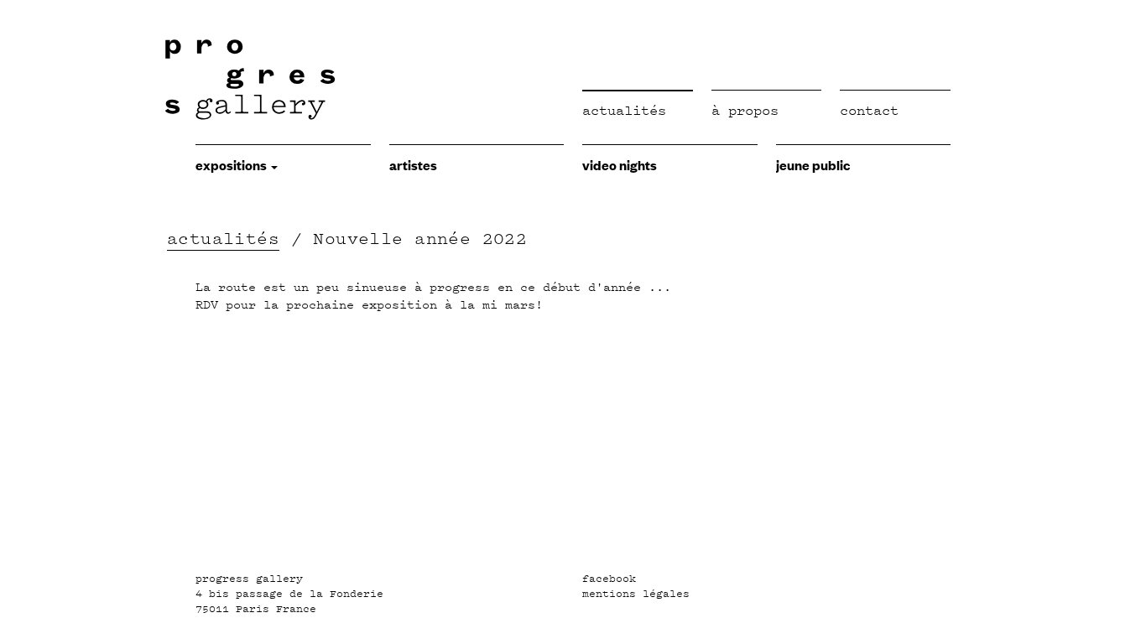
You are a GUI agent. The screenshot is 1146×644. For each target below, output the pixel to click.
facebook (609, 578)
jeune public (813, 164)
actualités (223, 238)
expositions (232, 164)
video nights (619, 164)
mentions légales (636, 593)
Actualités (624, 110)
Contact (869, 110)
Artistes (413, 164)
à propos (745, 110)
